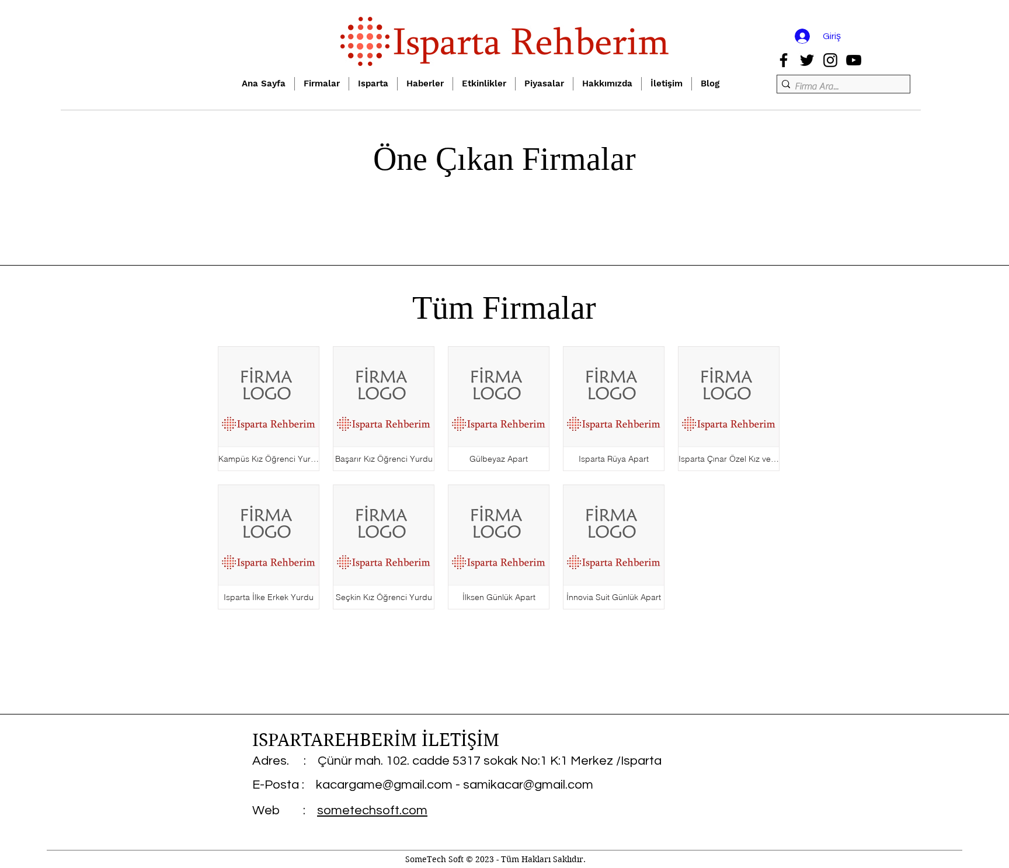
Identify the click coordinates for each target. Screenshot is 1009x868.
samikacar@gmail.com (528, 785)
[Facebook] (783, 60)
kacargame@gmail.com (384, 785)
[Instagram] (830, 60)
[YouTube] (853, 60)
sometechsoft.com (372, 810)
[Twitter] (807, 60)
